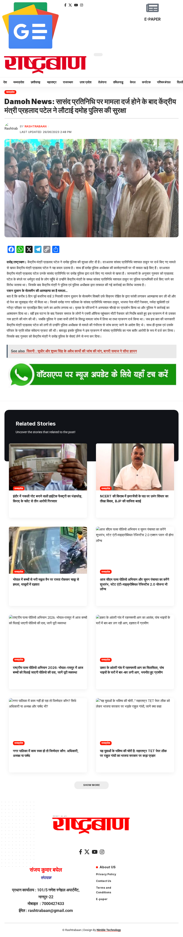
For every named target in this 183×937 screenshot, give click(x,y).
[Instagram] (81, 5)
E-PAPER (152, 19)
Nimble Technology (109, 930)
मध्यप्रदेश (10, 92)
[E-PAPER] (152, 7)
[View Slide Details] (91, 375)
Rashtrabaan (36, 126)
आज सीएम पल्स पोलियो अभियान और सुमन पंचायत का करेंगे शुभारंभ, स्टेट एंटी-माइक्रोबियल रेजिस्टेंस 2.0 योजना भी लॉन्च (134, 584)
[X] (70, 5)
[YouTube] (76, 5)
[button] (91, 785)
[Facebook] (65, 5)
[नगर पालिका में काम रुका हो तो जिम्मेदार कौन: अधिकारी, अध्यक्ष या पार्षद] (48, 721)
